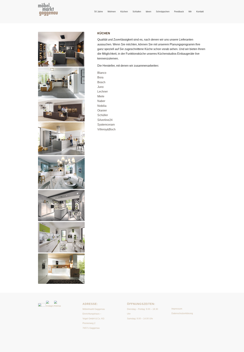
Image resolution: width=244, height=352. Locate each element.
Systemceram (106, 124)
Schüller (102, 115)
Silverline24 (105, 119)
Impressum (176, 309)
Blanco (101, 72)
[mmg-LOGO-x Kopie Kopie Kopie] (53, 11)
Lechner (102, 91)
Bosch (101, 82)
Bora (100, 77)
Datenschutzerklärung (182, 313)
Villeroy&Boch (106, 129)
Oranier (102, 110)
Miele (100, 96)
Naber (101, 101)
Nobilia (101, 105)
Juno (100, 86)
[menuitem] (98, 11)
